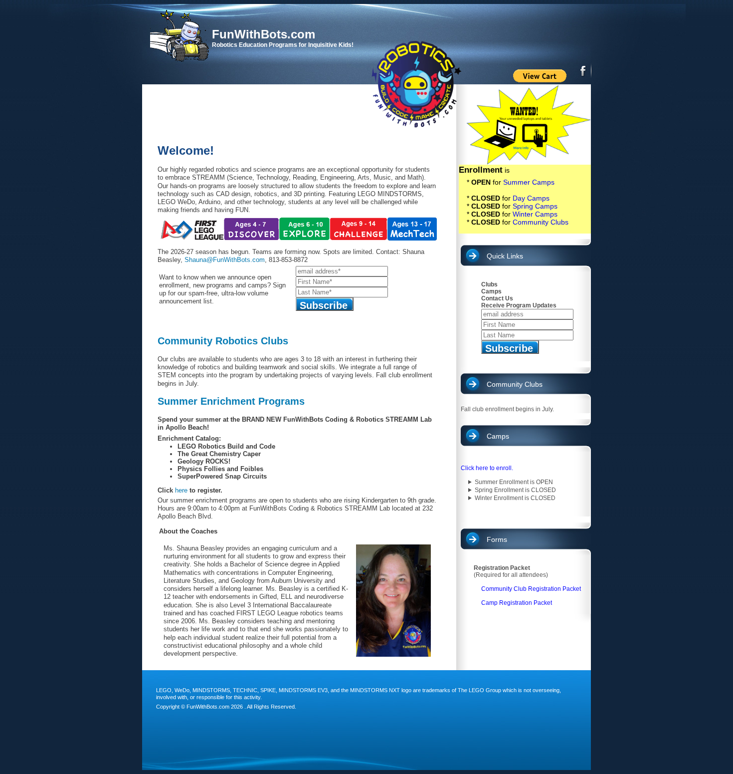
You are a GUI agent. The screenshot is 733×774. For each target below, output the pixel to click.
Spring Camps (535, 206)
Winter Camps (535, 214)
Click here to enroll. (487, 468)
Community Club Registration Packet (531, 588)
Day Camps (531, 198)
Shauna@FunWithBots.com (224, 259)
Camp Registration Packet (516, 602)
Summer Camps (528, 182)
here (181, 490)
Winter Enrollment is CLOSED (515, 498)
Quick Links (505, 256)
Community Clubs (540, 222)
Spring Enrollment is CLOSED (515, 490)
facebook (583, 69)
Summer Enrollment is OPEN (514, 482)
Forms (497, 539)
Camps (498, 436)
